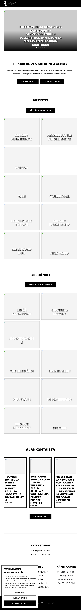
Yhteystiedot (40, 583)
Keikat (40, 575)
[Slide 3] (40, 47)
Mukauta (19, 592)
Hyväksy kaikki (19, 604)
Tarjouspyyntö (40, 572)
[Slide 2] (39, 47)
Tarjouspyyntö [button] (52, 81)
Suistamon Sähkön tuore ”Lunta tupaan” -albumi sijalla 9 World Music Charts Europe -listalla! (40, 490)
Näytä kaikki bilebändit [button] (40, 285)
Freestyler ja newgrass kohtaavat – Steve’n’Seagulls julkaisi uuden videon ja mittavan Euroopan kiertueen (65, 488)
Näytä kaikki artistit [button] (40, 110)
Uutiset (40, 579)
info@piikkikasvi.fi (40, 550)
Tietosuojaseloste (40, 587)
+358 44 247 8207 (40, 554)
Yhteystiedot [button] (28, 81)
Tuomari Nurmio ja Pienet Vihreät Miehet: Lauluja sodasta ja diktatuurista (14, 488)
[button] (76, 3)
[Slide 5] (44, 47)
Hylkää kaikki (20, 598)
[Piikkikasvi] (11, 3)
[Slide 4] (42, 47)
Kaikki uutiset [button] (40, 516)
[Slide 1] (37, 47)
